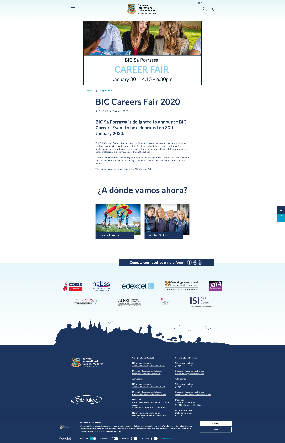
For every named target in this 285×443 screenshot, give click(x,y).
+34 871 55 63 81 (157, 386)
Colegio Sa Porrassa (108, 90)
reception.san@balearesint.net (146, 373)
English (204, 3)
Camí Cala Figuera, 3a (185, 402)
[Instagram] (200, 262)
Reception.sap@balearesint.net (189, 373)
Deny (216, 430)
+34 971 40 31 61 (140, 365)
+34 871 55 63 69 (157, 365)
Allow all (215, 423)
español (211, 3)
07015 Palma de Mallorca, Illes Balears (150, 407)
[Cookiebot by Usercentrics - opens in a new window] (65, 438)
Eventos (91, 90)
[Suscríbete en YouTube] (195, 262)
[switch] (115, 438)
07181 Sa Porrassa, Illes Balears (189, 405)
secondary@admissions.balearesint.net (193, 394)
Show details (167, 439)
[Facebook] (189, 262)
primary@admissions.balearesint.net (149, 394)
